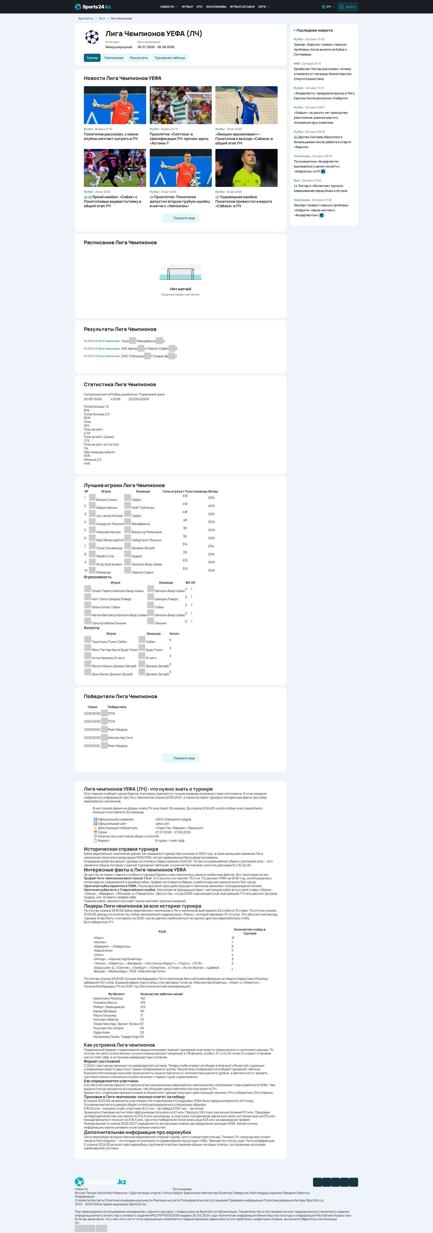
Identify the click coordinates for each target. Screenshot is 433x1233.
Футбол (187, 7)
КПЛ (200, 7)
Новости (167, 7)
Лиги (262, 7)
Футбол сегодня (242, 7)
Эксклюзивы (216, 7)
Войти (350, 7)
